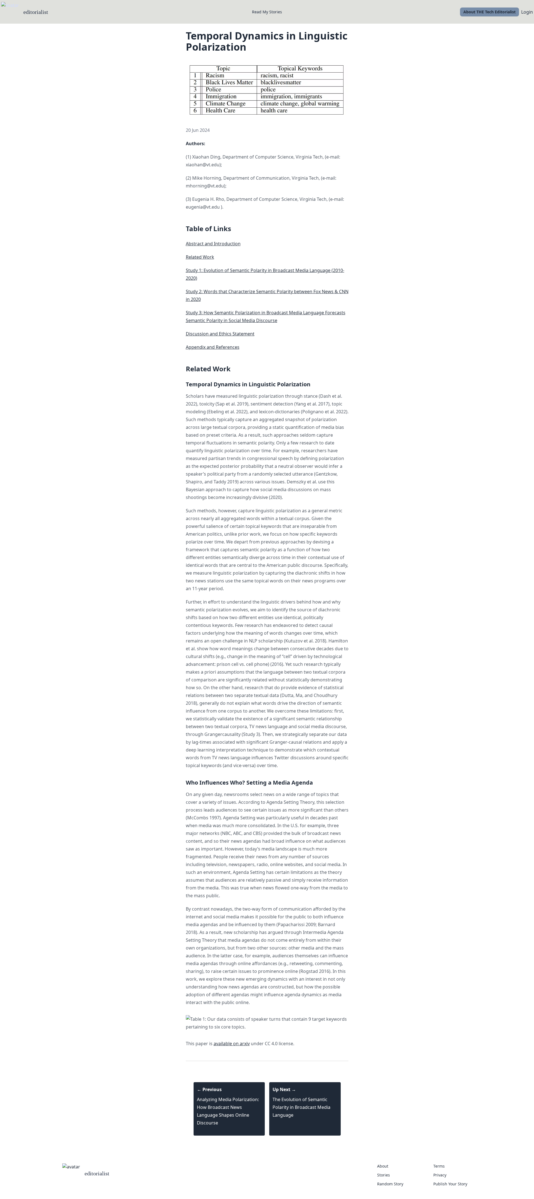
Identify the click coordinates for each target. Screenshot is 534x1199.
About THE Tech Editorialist (489, 11)
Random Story (390, 1183)
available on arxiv (232, 1043)
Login (527, 12)
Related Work (200, 257)
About (382, 1166)
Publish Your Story (450, 1183)
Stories (383, 1175)
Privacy (439, 1175)
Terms (439, 1166)
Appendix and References (212, 347)
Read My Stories (267, 11)
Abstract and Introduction (213, 244)
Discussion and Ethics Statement (220, 334)
